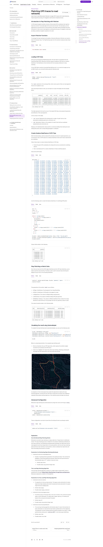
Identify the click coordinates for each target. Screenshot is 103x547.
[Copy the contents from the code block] (67, 49)
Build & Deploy (16, 4)
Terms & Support (67, 4)
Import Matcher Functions (82, 14)
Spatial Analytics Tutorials (25, 4)
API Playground (59, 4)
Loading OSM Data (80, 16)
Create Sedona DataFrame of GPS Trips (83, 19)
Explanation (80, 29)
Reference (39, 4)
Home (11, 4)
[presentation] (51, 100)
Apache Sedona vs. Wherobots (49, 4)
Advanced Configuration (82, 27)
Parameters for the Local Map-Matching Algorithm (85, 41)
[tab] (32, 45)
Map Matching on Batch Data (82, 21)
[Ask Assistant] (69, 49)
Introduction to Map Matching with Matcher (84, 12)
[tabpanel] (51, 50)
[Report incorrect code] (65, 49)
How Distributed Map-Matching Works (85, 31)
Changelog (34, 4)
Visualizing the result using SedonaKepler (82, 24)
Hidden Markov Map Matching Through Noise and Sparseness (56, 472)
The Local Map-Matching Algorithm (84, 38)
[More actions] (70, 12)
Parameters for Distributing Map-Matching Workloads (85, 35)
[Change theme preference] (92, 2)
